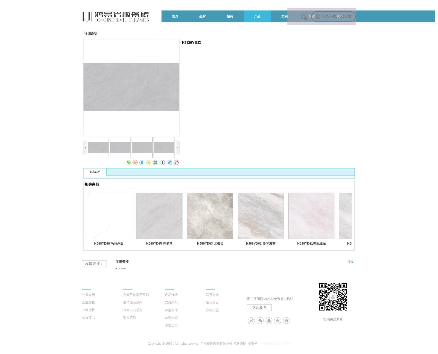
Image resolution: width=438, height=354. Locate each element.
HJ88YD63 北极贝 (210, 243)
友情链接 (122, 261)
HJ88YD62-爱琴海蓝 (261, 243)
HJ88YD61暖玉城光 (311, 243)
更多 (351, 261)
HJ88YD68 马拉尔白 (109, 243)
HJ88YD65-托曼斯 (159, 243)
